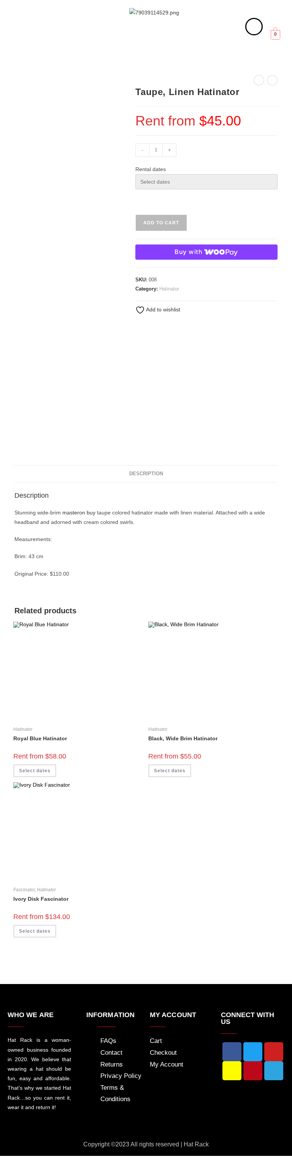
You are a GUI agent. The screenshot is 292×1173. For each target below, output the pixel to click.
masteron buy (78, 513)
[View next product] (272, 80)
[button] (38, 41)
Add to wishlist (162, 309)
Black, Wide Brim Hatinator (182, 738)
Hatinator (169, 289)
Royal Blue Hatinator (40, 738)
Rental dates (150, 169)
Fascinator (24, 889)
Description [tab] (146, 473)
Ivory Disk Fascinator (40, 899)
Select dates (35, 770)
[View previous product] (259, 80)
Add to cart (161, 222)
